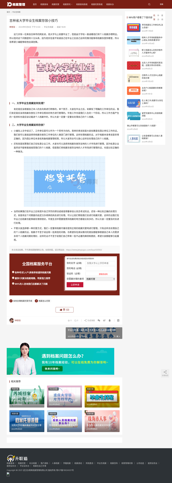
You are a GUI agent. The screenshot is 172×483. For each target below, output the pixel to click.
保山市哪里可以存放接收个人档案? (141, 125)
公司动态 (140, 463)
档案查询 (44, 4)
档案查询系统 (81, 4)
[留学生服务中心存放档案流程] (133, 116)
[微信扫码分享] (98, 320)
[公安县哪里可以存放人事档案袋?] (133, 138)
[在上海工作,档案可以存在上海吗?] (133, 103)
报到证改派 (152, 463)
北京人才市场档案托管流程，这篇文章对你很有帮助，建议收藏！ (152, 65)
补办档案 (33, 463)
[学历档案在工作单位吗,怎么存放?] (133, 27)
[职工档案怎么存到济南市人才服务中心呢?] (133, 53)
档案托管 (55, 4)
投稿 (161, 4)
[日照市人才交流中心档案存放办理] (133, 78)
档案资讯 (67, 4)
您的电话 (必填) (74, 268)
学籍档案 (67, 463)
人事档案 (55, 463)
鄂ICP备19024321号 (65, 470)
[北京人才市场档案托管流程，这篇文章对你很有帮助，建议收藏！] (133, 65)
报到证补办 (11, 466)
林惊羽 (12, 27)
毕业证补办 (24, 466)
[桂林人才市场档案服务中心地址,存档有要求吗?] (133, 40)
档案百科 (114, 463)
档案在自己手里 (39, 466)
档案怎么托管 (44, 301)
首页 (35, 4)
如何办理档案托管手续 (22, 301)
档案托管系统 (97, 4)
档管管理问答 (127, 463)
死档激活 (89, 463)
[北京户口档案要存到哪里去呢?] (133, 91)
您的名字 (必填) (74, 263)
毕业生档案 (48, 27)
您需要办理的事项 (75, 278)
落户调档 (44, 463)
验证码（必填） (87, 273)
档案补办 (110, 4)
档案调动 (78, 463)
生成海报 (91, 320)
